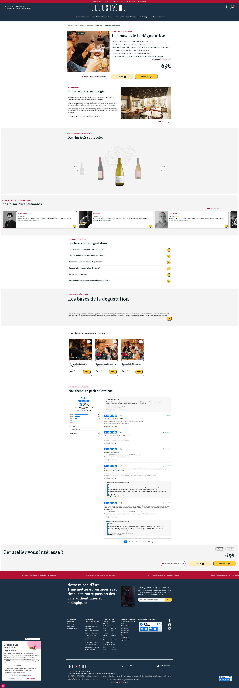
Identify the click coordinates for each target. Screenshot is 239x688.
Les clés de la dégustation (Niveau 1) (131, 365)
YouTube (169, 625)
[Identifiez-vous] (226, 7)
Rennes (113, 647)
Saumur (105, 649)
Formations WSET (90, 635)
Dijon (104, 640)
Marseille (113, 628)
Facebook (169, 620)
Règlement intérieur (126, 640)
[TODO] (124, 406)
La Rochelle (106, 642)
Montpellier (106, 645)
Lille (25, 216)
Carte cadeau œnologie (92, 621)
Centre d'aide (125, 637)
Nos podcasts (71, 626)
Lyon (101, 216)
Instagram (169, 629)
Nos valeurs (71, 621)
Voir (87, 372)
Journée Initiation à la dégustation (78, 365)
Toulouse (105, 633)
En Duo (167, 60)
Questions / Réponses (91, 633)
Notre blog (70, 624)
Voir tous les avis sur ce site (84, 410)
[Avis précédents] (122, 541)
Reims (104, 647)
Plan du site (124, 632)
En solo (157, 60)
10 (149, 542)
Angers (113, 621)
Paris (112, 631)
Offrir (120, 76)
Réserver (145, 76)
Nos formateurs (72, 629)
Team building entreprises (93, 624)
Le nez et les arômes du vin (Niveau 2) (106, 365)
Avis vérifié (167, 415)
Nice (104, 652)
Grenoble (113, 640)
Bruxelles (113, 635)
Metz (112, 642)
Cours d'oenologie (90, 645)
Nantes (177, 216)
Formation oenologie (91, 649)
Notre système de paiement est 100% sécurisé (116, 575)
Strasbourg (114, 649)
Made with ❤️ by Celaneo (119, 683)
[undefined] (92, 407)
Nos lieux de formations (92, 631)
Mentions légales (126, 626)
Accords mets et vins (91, 642)
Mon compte (124, 635)
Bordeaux (106, 626)
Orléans (113, 645)
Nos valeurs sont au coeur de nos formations (54, 575)
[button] (160, 121)
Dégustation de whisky (92, 647)
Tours (112, 633)
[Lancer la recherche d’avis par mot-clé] (98, 433)
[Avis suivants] (152, 542)
